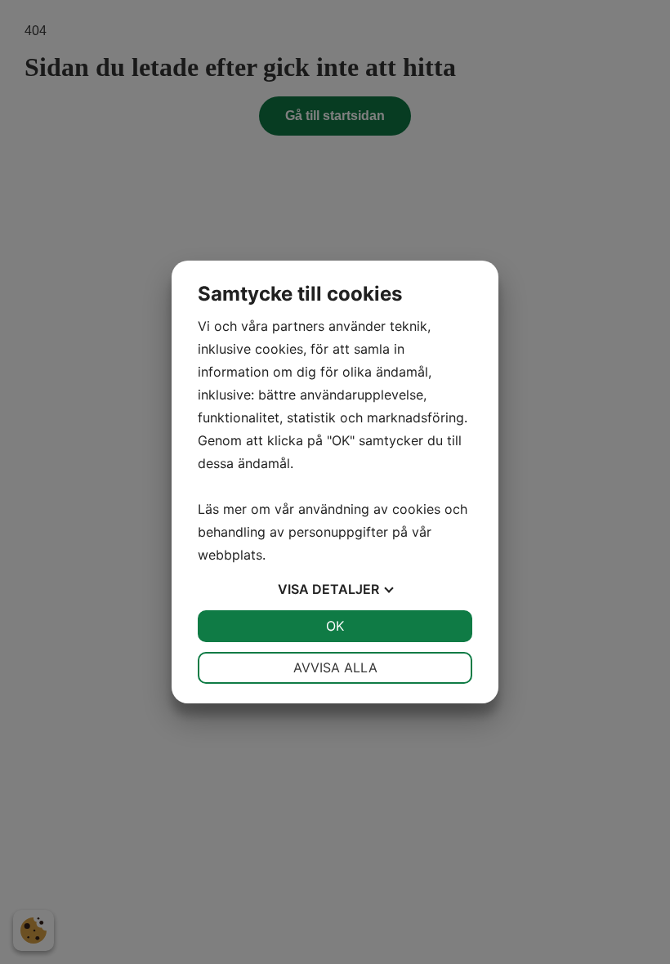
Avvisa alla (335, 667)
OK (335, 626)
